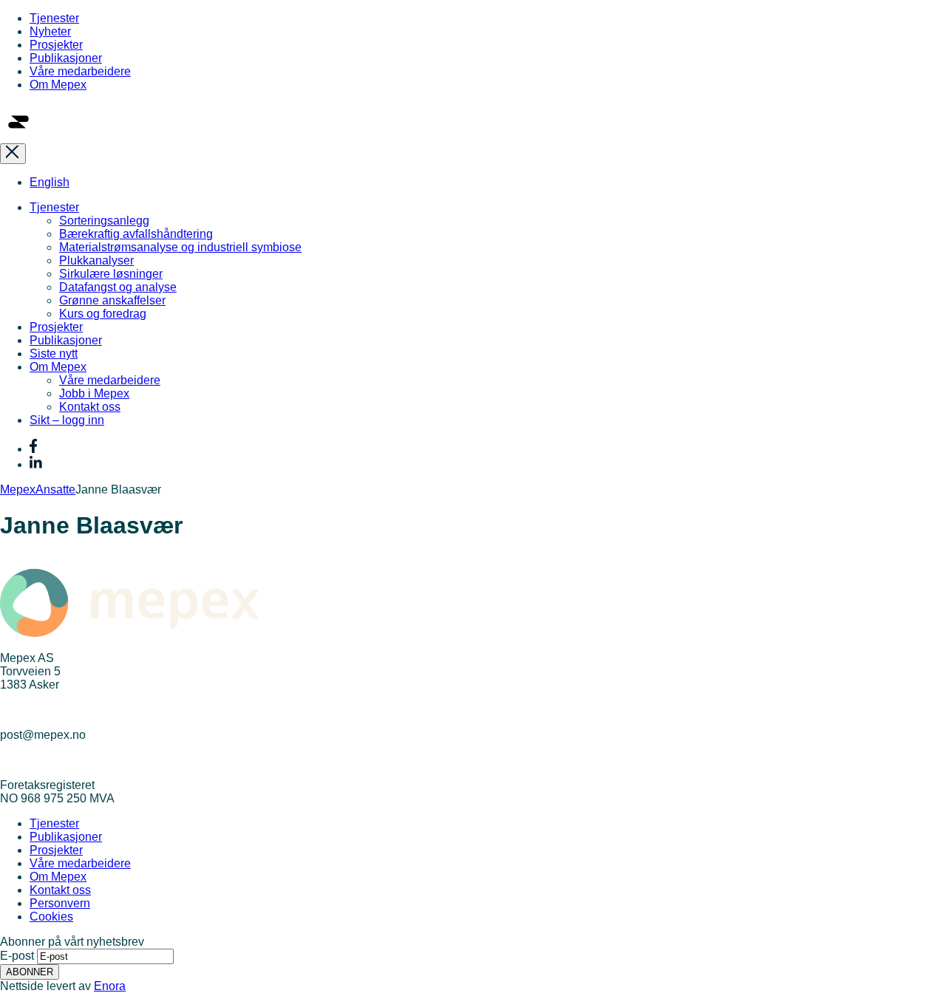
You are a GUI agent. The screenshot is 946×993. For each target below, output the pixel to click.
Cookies (51, 916)
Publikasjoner (66, 58)
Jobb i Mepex (94, 393)
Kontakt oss (89, 406)
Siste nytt (54, 353)
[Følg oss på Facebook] (33, 449)
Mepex (17, 489)
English (49, 182)
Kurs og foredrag (102, 313)
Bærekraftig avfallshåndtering (136, 234)
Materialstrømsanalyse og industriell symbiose (180, 247)
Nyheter (50, 31)
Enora (110, 986)
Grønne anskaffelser (112, 300)
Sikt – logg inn (67, 420)
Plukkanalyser (96, 260)
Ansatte (55, 489)
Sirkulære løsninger (111, 273)
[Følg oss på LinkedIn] (36, 464)
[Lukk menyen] (13, 153)
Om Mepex (58, 84)
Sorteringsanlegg (104, 220)
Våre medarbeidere (80, 71)
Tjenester (54, 18)
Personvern (60, 903)
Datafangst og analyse (118, 287)
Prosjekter (56, 44)
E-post (17, 955)
